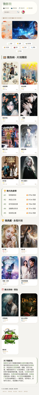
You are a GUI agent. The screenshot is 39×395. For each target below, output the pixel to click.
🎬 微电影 (6, 8)
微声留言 (26, 391)
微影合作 (20, 391)
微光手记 (5, 391)
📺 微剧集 (14, 8)
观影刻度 (10, 391)
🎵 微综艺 (22, 8)
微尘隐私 (15, 391)
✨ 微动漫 (29, 8)
